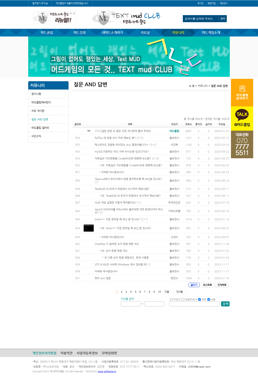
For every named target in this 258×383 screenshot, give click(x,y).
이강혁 (174, 144)
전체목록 (221, 284)
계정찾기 (224, 3)
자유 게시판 (37, 110)
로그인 (201, 3)
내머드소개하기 (112, 32)
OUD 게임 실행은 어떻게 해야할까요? (115, 202)
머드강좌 (80, 32)
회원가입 (212, 3)
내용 (213, 299)
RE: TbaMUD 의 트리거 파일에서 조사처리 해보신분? (131, 195)
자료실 (145, 32)
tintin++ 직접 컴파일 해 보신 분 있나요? (117, 219)
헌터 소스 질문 (103, 278)
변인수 (174, 278)
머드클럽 (47, 32)
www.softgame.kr (107, 371)
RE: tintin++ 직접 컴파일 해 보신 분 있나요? (126, 228)
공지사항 (36, 93)
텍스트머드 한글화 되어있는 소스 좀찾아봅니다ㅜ (122, 144)
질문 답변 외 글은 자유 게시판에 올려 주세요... (127, 130)
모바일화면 (109, 353)
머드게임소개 (211, 32)
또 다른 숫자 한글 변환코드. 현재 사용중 (126, 257)
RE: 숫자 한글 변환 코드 (114, 250)
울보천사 (174, 137)
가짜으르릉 (174, 210)
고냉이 (174, 236)
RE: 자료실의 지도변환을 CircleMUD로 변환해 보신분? (131, 165)
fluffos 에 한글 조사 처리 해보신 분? (115, 137)
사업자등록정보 (87, 353)
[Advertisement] (48, 175)
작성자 (176, 299)
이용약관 (66, 353)
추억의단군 (174, 202)
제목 (203, 299)
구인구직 (36, 136)
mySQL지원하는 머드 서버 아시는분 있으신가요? (122, 151)
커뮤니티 (178, 32)
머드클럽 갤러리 (40, 127)
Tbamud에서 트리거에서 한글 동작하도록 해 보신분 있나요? (128, 178)
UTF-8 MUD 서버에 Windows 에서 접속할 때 (120, 264)
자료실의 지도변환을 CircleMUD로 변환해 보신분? (123, 158)
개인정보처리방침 (44, 353)
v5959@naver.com (199, 366)
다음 (167, 291)
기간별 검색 (127, 298)
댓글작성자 (191, 299)
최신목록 (207, 284)
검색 (225, 304)
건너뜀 (179, 291)
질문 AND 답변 (39, 119)
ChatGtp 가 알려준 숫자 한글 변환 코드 (117, 243)
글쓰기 (194, 284)
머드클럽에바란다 (41, 102)
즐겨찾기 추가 (38, 3)
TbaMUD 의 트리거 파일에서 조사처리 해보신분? (122, 188)
